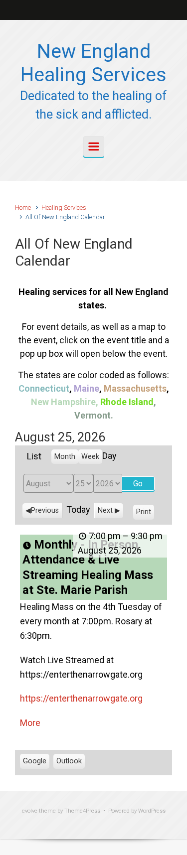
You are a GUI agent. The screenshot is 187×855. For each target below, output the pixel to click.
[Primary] (93, 146)
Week (90, 456)
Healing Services (63, 207)
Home (23, 207)
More (30, 722)
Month (64, 456)
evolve (29, 811)
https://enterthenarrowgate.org (81, 698)
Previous (45, 510)
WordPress (152, 811)
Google (34, 763)
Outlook (69, 763)
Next (105, 510)
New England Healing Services (93, 63)
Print (145, 514)
